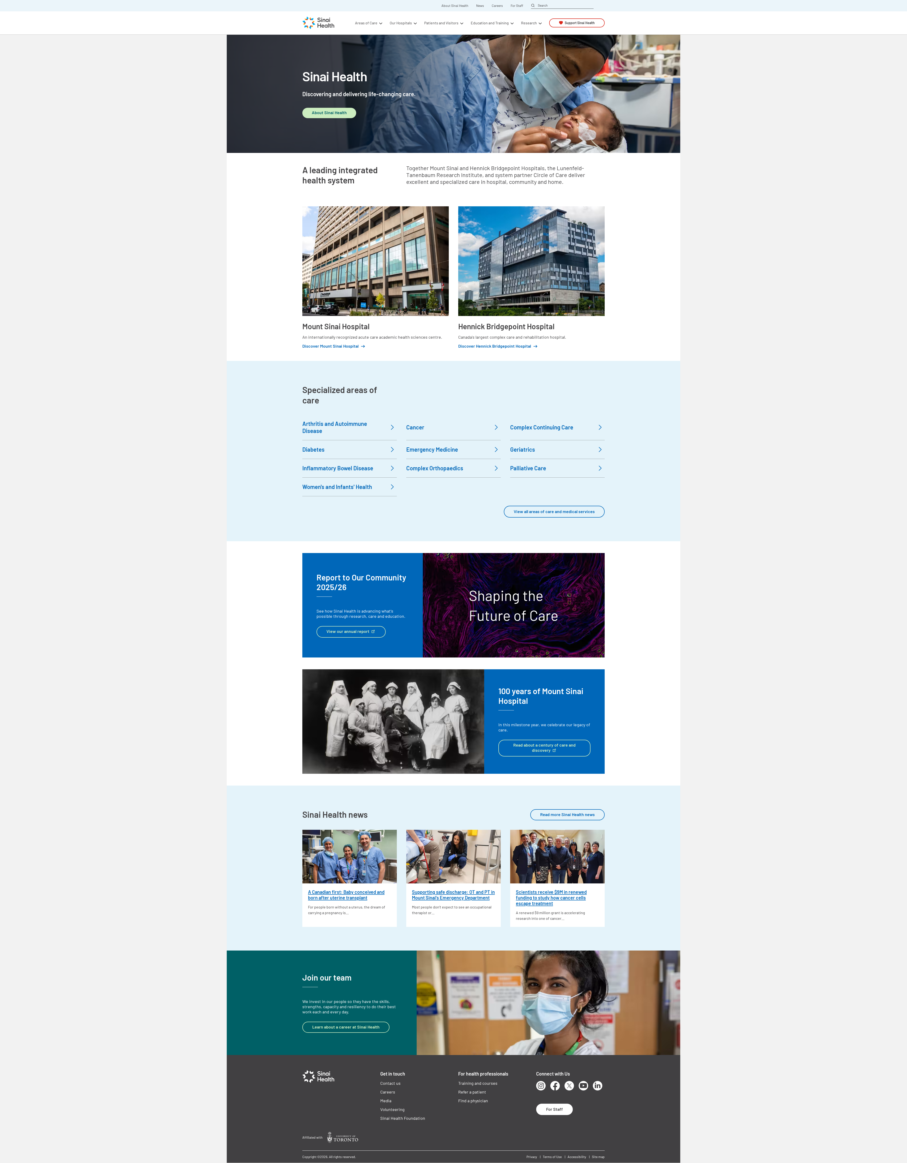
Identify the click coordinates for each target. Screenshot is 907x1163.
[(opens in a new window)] (342, 1137)
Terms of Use (552, 1157)
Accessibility (577, 1157)
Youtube (583, 1085)
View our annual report (347, 631)
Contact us (390, 1083)
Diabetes (313, 449)
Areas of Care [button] (366, 23)
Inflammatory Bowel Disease (337, 468)
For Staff (517, 6)
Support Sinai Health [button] (580, 23)
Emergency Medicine (432, 449)
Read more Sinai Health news (567, 814)
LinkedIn (597, 1085)
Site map (598, 1157)
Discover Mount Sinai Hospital (330, 346)
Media (385, 1100)
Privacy (531, 1157)
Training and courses (477, 1083)
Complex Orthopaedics (434, 468)
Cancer (415, 427)
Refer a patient (472, 1091)
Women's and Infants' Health (337, 486)
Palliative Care (528, 468)
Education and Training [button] (490, 23)
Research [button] (529, 23)
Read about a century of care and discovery (544, 747)
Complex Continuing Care (541, 427)
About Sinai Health (454, 6)
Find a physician (473, 1100)
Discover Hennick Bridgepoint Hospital (494, 346)
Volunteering (392, 1109)
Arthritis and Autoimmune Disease (334, 427)
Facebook (555, 1085)
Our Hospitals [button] (401, 23)
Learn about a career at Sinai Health (346, 1026)
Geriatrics (522, 449)
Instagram (541, 1085)
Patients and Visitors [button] (441, 23)
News (480, 6)
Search (543, 5)
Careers (497, 6)
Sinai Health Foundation (402, 1118)
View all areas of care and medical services (554, 511)
